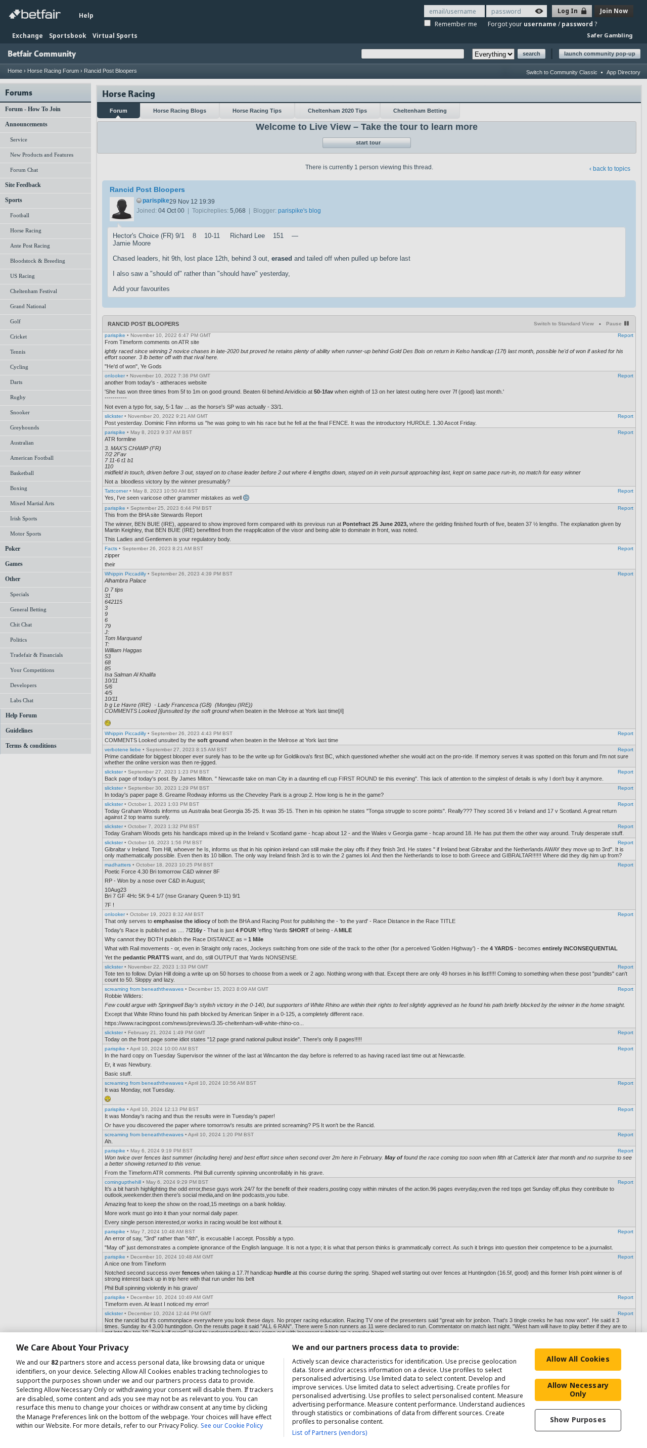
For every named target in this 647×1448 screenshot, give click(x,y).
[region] (323, 1390)
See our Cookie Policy (232, 1426)
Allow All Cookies (577, 1359)
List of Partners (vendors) (329, 1432)
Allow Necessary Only (578, 1389)
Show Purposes (578, 1419)
